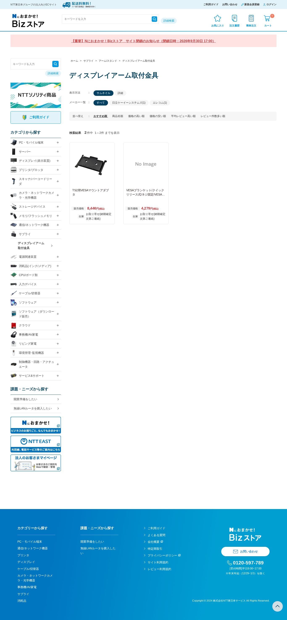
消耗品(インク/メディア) (35, 266)
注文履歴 (234, 25)
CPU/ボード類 (28, 275)
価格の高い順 (136, 116)
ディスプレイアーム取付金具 (31, 245)
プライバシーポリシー (162, 555)
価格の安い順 (158, 116)
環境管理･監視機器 (31, 352)
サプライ (25, 234)
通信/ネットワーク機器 (34, 225)
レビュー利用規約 (159, 569)
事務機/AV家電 (28, 334)
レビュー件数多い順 (213, 116)
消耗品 (21, 600)
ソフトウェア (28, 302)
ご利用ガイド (211, 4)
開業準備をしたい (25, 399)
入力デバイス (28, 284)
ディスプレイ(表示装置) (34, 160)
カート (268, 20)
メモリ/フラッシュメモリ (35, 216)
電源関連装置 (28, 256)
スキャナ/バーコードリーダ (35, 181)
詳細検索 (168, 20)
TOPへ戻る (277, 606)
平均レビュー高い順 (183, 116)
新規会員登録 (251, 4)
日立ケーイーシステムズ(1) (128, 102)
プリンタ (23, 555)
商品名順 (118, 116)
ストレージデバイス (32, 206)
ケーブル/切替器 (29, 293)
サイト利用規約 (158, 562)
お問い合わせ (229, 4)
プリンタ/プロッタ (31, 170)
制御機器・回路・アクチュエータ (36, 364)
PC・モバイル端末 (31, 142)
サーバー (25, 151)
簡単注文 (251, 25)
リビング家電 (28, 343)
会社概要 (153, 541)
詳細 (120, 93)
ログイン (271, 4)
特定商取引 (155, 548)
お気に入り (217, 25)
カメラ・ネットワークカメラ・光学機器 (36, 195)
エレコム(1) (160, 102)
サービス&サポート (31, 375)
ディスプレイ (26, 562)
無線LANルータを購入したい (33, 408)
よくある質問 (156, 535)
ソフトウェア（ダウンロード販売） (36, 314)
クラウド (25, 325)
